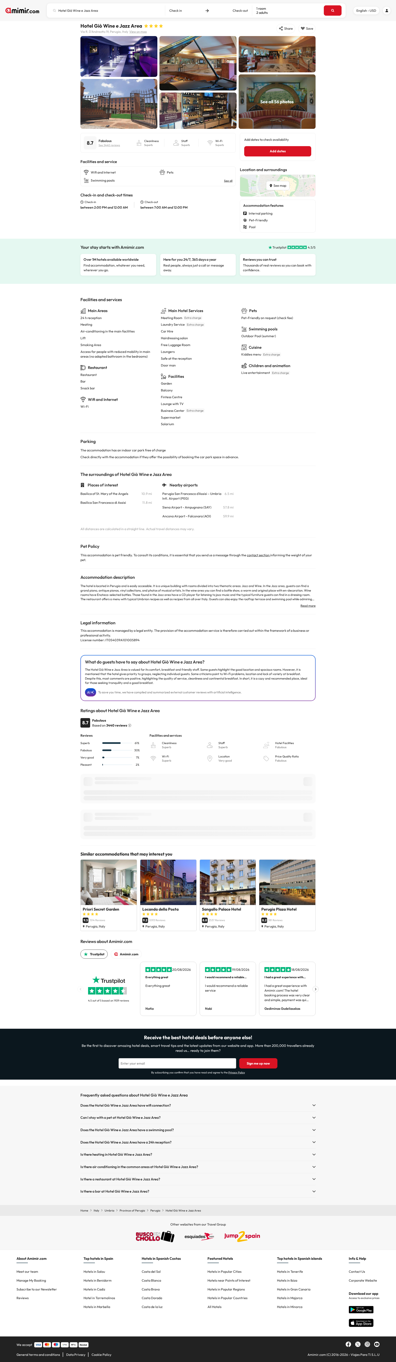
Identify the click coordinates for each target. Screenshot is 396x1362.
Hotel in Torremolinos (99, 1298)
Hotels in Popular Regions (226, 1289)
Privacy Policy (236, 1072)
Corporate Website (363, 1280)
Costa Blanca (151, 1280)
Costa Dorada (152, 1298)
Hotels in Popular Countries (227, 1298)
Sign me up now (258, 1063)
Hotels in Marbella (97, 1307)
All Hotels (214, 1307)
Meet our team (27, 1271)
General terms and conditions (38, 1355)
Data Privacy (75, 1355)
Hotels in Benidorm (98, 1280)
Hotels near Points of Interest (228, 1280)
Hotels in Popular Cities (224, 1271)
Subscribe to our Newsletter (36, 1289)
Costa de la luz (152, 1307)
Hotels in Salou (94, 1271)
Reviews (22, 1298)
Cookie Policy (101, 1355)
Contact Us (357, 1271)
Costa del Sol (151, 1271)
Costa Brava (151, 1289)
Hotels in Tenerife (290, 1271)
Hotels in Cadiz (94, 1289)
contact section (258, 555)
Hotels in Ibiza (287, 1280)
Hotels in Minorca (289, 1307)
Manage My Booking (31, 1280)
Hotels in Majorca (289, 1298)
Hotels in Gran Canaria (293, 1289)
